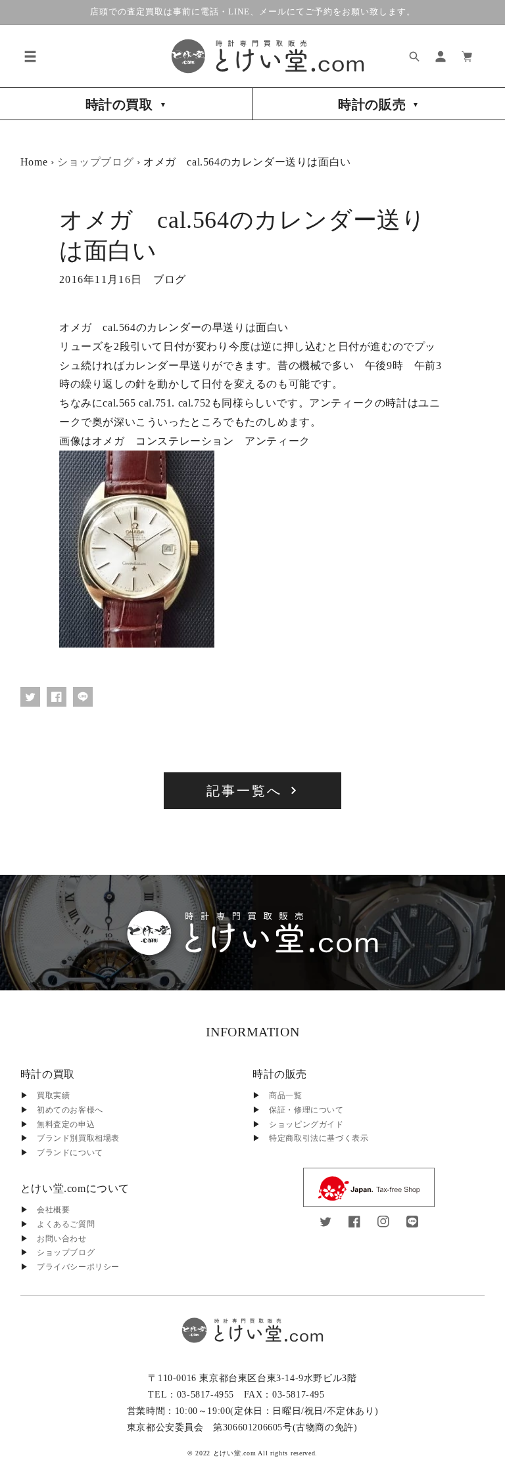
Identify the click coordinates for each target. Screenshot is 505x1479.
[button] (30, 56)
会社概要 (53, 1209)
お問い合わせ (62, 1238)
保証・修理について (306, 1110)
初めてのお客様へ (70, 1110)
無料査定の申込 (66, 1124)
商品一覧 (285, 1095)
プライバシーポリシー (78, 1266)
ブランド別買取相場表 (78, 1138)
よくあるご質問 (66, 1224)
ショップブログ (95, 161)
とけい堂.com (234, 1453)
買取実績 (53, 1095)
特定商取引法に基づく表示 (318, 1138)
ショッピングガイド (306, 1124)
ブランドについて (70, 1152)
